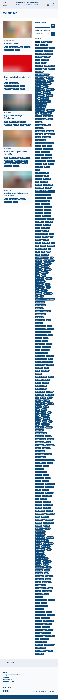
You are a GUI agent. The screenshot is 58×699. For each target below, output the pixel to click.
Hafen (37, 227)
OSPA (37, 370)
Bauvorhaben (39, 71)
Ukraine (48, 579)
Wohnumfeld (39, 629)
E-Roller (38, 146)
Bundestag (49, 95)
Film (37, 181)
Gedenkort (47, 210)
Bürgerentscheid (40, 110)
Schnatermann (39, 478)
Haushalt (45, 230)
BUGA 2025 (39, 65)
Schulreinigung (39, 483)
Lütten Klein (39, 323)
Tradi (46, 573)
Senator (38, 495)
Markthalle (50, 329)
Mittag (45, 341)
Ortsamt (38, 382)
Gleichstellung (39, 221)
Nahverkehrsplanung (41, 358)
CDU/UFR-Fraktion (46, 113)
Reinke (48, 442)
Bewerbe (38, 86)
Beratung (50, 80)
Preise (37, 415)
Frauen (49, 198)
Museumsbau (46, 347)
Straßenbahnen (46, 546)
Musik (37, 350)
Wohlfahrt (48, 623)
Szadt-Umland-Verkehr (41, 558)
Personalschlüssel (40, 403)
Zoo (37, 638)
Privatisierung (45, 415)
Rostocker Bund (40, 451)
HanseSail (38, 230)
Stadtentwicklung (48, 522)
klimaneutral (39, 644)
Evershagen (51, 160)
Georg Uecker (46, 215)
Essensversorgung (46, 158)
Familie (37, 169)
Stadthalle (46, 525)
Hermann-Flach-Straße (41, 233)
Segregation (49, 492)
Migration (38, 341)
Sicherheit (43, 498)
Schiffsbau (38, 475)
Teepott (46, 564)
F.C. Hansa (38, 163)
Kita (52, 257)
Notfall (46, 367)
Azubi (37, 59)
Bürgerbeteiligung (40, 107)
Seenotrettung (39, 492)
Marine (49, 326)
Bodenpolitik (50, 89)
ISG (51, 236)
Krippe (47, 284)
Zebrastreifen (39, 635)
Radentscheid (45, 424)
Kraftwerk (48, 278)
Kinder (37, 41)
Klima (37, 266)
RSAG (37, 424)
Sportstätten (45, 516)
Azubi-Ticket (45, 59)
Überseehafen (39, 653)
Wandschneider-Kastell (41, 606)
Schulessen (45, 481)
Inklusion (38, 242)
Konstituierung (39, 278)
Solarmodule (47, 501)
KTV (48, 251)
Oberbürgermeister (41, 376)
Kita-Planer (38, 260)
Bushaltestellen (44, 98)
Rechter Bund (39, 436)
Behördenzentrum (40, 80)
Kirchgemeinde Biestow (42, 257)
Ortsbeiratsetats (40, 391)
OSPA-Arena (45, 370)
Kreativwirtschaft (40, 281)
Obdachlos (38, 373)
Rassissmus (49, 427)
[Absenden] (53, 34)
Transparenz (49, 576)
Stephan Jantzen (48, 543)
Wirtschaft (38, 621)
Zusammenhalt (44, 638)
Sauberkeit (38, 466)
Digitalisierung (46, 137)
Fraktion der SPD (40, 198)
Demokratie (39, 134)
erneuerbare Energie (41, 641)
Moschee (38, 347)
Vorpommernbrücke (41, 600)
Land (42, 296)
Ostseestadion (39, 394)
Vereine (50, 588)
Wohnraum (46, 626)
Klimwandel (48, 269)
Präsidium (38, 418)
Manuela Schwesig (40, 326)
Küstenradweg (48, 293)
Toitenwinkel (39, 573)
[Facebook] (4, 691)
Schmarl (46, 475)
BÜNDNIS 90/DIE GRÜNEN (43, 101)
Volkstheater (39, 597)
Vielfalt (46, 594)
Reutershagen (50, 445)
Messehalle (38, 338)
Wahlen (44, 603)
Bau (45, 68)
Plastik (37, 409)
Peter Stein (50, 403)
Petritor (46, 406)
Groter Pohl (49, 221)
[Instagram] (7, 691)
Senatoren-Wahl (47, 495)
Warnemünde (39, 609)
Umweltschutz (46, 582)
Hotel (51, 233)
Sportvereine (39, 519)
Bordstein (38, 92)
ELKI (49, 146)
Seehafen (45, 489)
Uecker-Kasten (39, 579)
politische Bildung (40, 647)
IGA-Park (45, 236)
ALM (43, 41)
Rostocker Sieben (40, 457)
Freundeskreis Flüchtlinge (42, 201)
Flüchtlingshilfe (39, 187)
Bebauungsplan (40, 77)
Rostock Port (46, 448)
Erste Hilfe (48, 155)
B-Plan (37, 62)
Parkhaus (38, 400)
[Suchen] (53, 26)
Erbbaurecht (45, 152)
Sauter (46, 466)
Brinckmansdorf (40, 95)
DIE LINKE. (38, 122)
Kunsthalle (44, 290)
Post (49, 412)
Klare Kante (39, 263)
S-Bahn (37, 463)
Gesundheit (50, 218)
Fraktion (48, 187)
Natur (50, 358)
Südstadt (38, 561)
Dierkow (38, 137)
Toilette (47, 570)
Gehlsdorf (47, 213)
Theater (48, 567)
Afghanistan (44, 44)
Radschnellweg (39, 427)
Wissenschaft (39, 623)
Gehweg (38, 215)
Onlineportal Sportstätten (42, 379)
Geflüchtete (39, 213)
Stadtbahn (38, 522)
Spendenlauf (47, 507)
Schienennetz (39, 469)
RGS (50, 421)
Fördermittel (39, 207)
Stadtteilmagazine (40, 531)
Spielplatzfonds (40, 513)
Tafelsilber (38, 564)
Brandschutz (47, 92)
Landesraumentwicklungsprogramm (45, 299)
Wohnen (38, 626)
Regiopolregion (40, 442)
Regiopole (50, 439)
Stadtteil (47, 528)
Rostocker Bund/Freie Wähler (43, 454)
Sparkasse (38, 507)
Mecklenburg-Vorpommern (43, 332)
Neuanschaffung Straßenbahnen (44, 361)
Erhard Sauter (39, 155)
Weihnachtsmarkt (40, 615)
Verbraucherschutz (40, 588)
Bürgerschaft (50, 110)
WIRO (37, 603)
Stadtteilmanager (40, 534)
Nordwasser (39, 367)
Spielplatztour (50, 513)
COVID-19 (38, 116)
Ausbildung (39, 56)
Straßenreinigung (40, 549)
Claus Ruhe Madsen (41, 119)
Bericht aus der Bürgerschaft (43, 83)
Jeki (37, 245)
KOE (43, 251)
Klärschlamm (44, 272)
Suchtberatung (39, 552)
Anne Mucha (48, 50)
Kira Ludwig (45, 254)
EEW (44, 146)
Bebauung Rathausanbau (42, 74)
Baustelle (51, 68)
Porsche (44, 409)
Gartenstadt (39, 210)
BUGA (43, 62)
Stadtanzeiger (48, 519)
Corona (50, 119)
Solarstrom (38, 504)
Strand (37, 546)
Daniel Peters (39, 128)
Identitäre (38, 239)
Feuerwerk (47, 178)
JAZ (53, 242)
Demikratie (50, 131)
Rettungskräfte (39, 445)
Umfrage (38, 582)
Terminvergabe (39, 567)
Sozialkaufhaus (48, 504)
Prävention (46, 418)
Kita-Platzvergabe (48, 260)
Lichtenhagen (39, 317)
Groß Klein (38, 224)
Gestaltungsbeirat (40, 218)
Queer (44, 421)
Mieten (45, 338)
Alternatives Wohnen (41, 47)
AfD (37, 44)
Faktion (47, 166)
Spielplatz (49, 510)
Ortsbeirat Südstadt (41, 385)
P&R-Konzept (49, 394)
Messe (50, 335)
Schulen (38, 481)
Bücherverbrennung (41, 104)
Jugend (43, 245)
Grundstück (47, 224)
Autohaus (47, 56)
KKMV (37, 251)
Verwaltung (39, 594)
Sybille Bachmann (40, 555)
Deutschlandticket (49, 134)
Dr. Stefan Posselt (40, 140)
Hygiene (38, 236)
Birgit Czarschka (40, 89)
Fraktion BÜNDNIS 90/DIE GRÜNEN (43, 191)
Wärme (37, 632)
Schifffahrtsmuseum (41, 472)
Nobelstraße (50, 364)
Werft (37, 618)
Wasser (49, 612)
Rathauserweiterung (41, 433)
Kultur (48, 287)
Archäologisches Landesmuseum (44, 53)
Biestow (45, 86)
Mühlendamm (45, 350)
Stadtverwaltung (40, 537)
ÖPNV (50, 650)
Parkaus (43, 397)
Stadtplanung (39, 528)
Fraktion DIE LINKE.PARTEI (43, 195)
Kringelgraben (39, 284)
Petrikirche (38, 406)
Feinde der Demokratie (42, 172)
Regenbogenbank (40, 439)
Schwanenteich (50, 483)
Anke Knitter (39, 50)
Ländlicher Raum (40, 320)
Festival (46, 175)
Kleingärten (47, 263)
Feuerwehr (38, 178)
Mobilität (49, 344)
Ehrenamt (38, 149)
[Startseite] (3, 662)
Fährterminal (45, 204)
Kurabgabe (38, 293)
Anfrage (52, 47)
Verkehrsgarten (47, 591)
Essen (37, 158)
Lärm (48, 320)
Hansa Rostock (45, 227)
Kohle (43, 275)
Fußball (37, 204)
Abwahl (49, 41)
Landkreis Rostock (40, 305)
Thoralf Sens (39, 570)
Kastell (37, 254)
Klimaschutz (39, 269)
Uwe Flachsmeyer (40, 585)
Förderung (48, 207)
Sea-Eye (38, 489)
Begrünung (49, 77)
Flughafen (38, 184)
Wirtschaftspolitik (48, 621)
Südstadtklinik (46, 561)
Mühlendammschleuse (41, 353)
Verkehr (38, 591)
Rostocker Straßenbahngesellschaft (45, 460)
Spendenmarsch (40, 510)
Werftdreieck (45, 618)
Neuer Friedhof (40, 364)
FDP (45, 163)
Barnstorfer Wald (49, 65)
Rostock (38, 448)
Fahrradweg (39, 166)
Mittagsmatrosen (40, 344)
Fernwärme (39, 175)
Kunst (37, 290)
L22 (37, 296)
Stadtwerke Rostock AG (42, 540)
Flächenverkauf (48, 184)
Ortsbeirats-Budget (41, 388)
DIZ (49, 125)
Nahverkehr (50, 355)
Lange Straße (39, 308)
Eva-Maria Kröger (40, 160)
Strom (48, 549)
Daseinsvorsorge (40, 131)
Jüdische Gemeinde (41, 248)
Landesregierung (40, 302)
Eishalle (37, 152)
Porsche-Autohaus (40, 412)
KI (49, 248)
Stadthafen (38, 525)
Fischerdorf (44, 181)
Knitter (37, 275)
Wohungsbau (48, 629)
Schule (48, 478)
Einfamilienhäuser (48, 149)
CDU (37, 113)
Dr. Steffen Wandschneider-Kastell (44, 143)
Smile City (38, 501)
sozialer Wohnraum (41, 650)
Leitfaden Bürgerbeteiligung (43, 311)
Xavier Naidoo (46, 632)
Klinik (37, 272)
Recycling (48, 436)
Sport (37, 516)
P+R (37, 397)
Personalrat (46, 400)
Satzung (50, 463)
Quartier (38, 421)
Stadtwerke (50, 537)
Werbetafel (51, 615)
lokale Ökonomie (49, 644)
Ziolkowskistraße (49, 635)
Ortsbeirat (45, 382)
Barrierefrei (38, 68)
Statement (38, 543)
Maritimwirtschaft (40, 329)
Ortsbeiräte (50, 391)
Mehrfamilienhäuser (41, 335)
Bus (37, 98)
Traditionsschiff (39, 576)
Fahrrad (51, 163)
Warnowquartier (40, 612)
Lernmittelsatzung (40, 314)
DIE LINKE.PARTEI (40, 125)
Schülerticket (49, 486)
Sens (37, 498)
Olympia (51, 376)
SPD (43, 463)
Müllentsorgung (40, 355)
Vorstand (51, 600)
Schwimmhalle (39, 486)
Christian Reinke (48, 116)
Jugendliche (51, 245)
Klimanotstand (45, 266)
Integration (46, 242)
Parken (49, 397)
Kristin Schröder (40, 287)
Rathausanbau (39, 430)
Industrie (45, 239)
